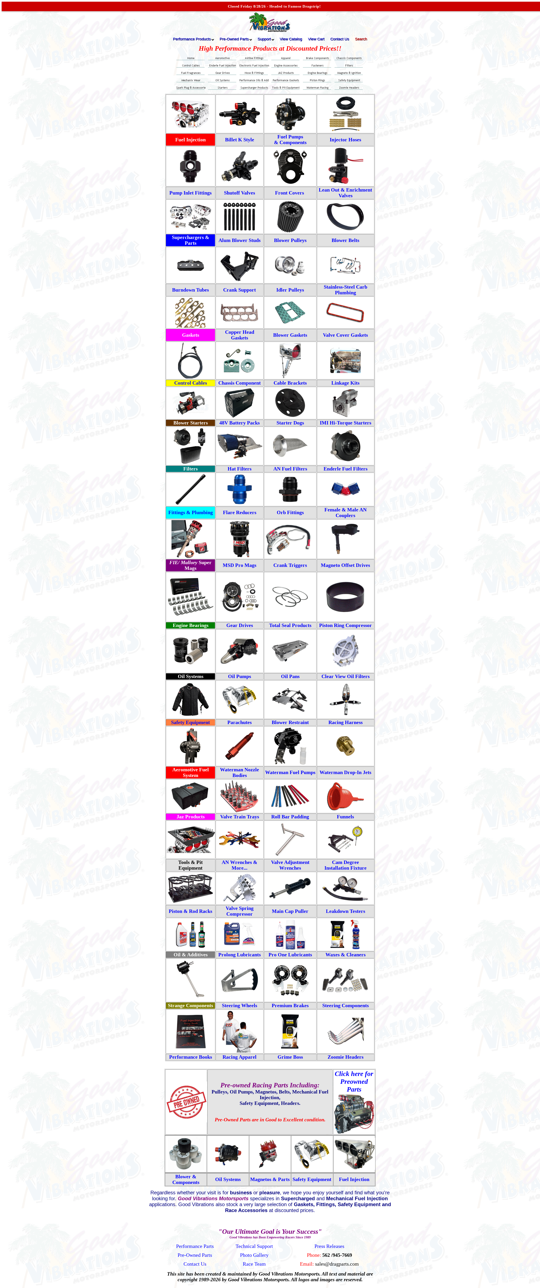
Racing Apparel (239, 1057)
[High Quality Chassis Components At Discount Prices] (239, 371)
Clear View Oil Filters (345, 676)
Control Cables (190, 383)
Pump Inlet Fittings (190, 193)
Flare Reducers (239, 512)
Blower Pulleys (290, 240)
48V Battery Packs (239, 423)
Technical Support (254, 1246)
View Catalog (291, 39)
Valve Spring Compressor (240, 911)
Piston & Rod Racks (190, 911)
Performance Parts (195, 1246)
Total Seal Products (290, 625)
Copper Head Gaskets (239, 335)
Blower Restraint (290, 722)
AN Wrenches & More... (239, 865)
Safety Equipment (190, 722)
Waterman (277, 772)
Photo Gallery (254, 1255)
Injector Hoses (345, 139)
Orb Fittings (290, 512)
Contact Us (339, 39)
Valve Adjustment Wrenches (290, 865)
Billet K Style (239, 139)
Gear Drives (239, 625)
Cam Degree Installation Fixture (345, 865)
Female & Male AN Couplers (345, 512)
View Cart (316, 39)
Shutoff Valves (239, 193)
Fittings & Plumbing (190, 512)
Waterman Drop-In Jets (345, 772)
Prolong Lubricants (239, 954)
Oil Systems (228, 1179)
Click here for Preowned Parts (354, 1081)
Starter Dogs (290, 423)
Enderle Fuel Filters (345, 469)
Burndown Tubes (190, 290)
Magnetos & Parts (270, 1179)
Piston (345, 625)
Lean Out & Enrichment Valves (345, 192)
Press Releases (329, 1246)
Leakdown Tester (344, 911)
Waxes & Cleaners (345, 954)
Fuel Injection (354, 1179)
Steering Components (345, 1005)
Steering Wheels (239, 1005)
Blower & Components (185, 1179)
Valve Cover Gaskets (345, 335)
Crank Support (239, 290)
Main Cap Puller (290, 911)
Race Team (254, 1264)
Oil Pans (290, 676)
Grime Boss (290, 1057)
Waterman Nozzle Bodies (239, 772)
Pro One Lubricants (290, 954)
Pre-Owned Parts (195, 1255)
